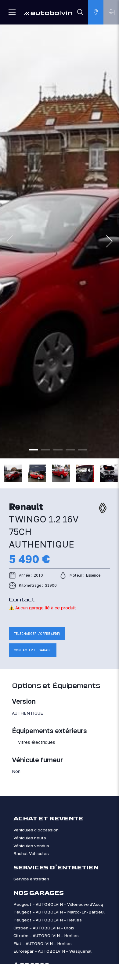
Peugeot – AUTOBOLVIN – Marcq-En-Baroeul (59, 911)
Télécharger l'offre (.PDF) (37, 633)
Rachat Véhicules (31, 853)
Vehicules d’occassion (36, 829)
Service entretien (31, 878)
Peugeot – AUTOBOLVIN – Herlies (47, 919)
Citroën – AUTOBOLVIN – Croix (43, 927)
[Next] (109, 241)
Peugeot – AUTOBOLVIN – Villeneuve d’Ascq (58, 904)
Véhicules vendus (31, 845)
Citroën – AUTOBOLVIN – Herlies (46, 935)
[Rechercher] (80, 12)
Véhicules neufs (29, 837)
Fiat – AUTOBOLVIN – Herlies (42, 943)
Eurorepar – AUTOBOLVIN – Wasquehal (52, 951)
